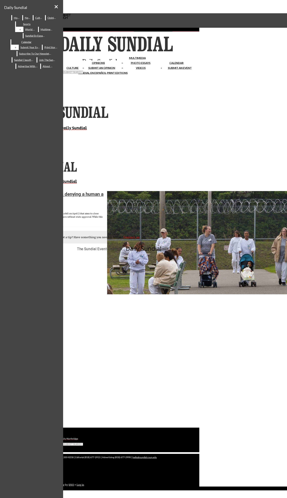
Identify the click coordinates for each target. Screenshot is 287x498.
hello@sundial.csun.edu (145, 457)
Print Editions (117, 72)
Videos (141, 67)
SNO (71, 485)
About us (48, 66)
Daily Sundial (15, 7)
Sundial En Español (92, 72)
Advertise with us (28, 66)
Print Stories (51, 47)
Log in (80, 485)
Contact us (132, 237)
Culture (39, 17)
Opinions (98, 62)
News (28, 17)
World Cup (31, 29)
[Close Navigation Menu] (56, 6)
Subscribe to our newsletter (35, 53)
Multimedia (137, 57)
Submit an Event (180, 67)
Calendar (176, 62)
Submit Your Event (30, 47)
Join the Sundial (48, 59)
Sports (27, 24)
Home (17, 17)
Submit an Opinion (101, 67)
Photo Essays (140, 62)
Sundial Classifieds (24, 59)
